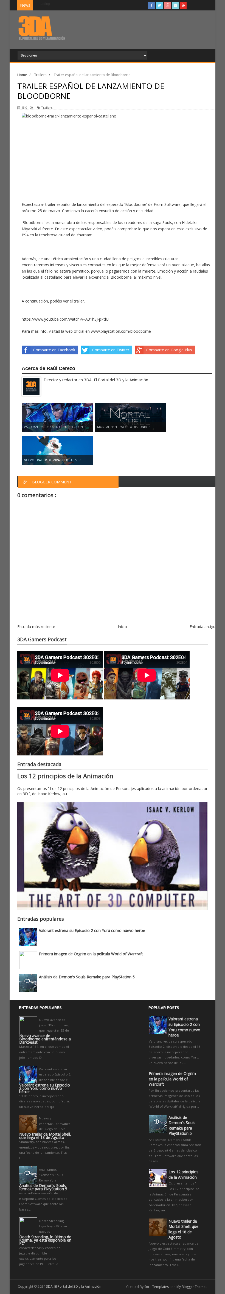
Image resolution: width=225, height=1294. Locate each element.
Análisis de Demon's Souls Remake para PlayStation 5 (87, 976)
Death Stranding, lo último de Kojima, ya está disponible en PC (45, 1240)
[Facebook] (151, 5)
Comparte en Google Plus (169, 349)
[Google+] (167, 5)
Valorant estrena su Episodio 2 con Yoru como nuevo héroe (92, 930)
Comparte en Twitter (110, 349)
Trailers (46, 107)
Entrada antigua (204, 626)
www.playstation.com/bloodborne (121, 331)
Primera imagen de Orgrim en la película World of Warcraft (91, 953)
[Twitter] (159, 5)
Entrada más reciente (36, 626)
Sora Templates (156, 1286)
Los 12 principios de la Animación (65, 776)
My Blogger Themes (191, 1286)
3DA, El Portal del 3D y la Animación (73, 1286)
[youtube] (183, 5)
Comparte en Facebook (54, 349)
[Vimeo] (175, 5)
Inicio (122, 626)
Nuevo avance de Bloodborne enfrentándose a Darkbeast (45, 1039)
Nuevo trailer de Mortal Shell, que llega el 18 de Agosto (45, 1136)
